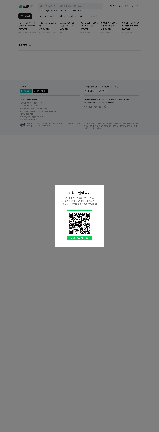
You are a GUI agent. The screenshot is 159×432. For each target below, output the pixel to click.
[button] (100, 189)
